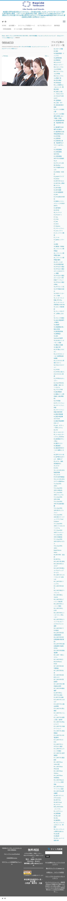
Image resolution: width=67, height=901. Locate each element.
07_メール (56, 237)
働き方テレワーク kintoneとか (55, 868)
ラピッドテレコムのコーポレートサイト (55, 877)
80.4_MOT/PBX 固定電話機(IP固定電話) (59, 639)
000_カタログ (57, 62)
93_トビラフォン (58, 811)
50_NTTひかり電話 (59, 266)
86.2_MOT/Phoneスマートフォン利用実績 (59, 782)
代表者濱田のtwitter (12, 858)
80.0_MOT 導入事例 (59, 561)
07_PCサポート (58, 214)
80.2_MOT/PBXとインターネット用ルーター (59, 615)
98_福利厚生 (57, 820)
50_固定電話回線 (58, 331)
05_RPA (56, 194)
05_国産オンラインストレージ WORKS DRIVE (59, 203)
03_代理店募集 (58, 149)
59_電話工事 (57, 347)
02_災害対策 (57, 138)
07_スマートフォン (59, 228)
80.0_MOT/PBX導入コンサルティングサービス (59, 570)
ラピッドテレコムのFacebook (12, 854)
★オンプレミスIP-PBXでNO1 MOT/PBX (17, 35)
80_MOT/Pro (57, 559)
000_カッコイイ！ (59, 64)
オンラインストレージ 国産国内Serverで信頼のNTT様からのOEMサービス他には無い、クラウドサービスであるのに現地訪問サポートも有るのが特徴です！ (55, 887)
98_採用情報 (57, 813)
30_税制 (56, 244)
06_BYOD (56, 210)
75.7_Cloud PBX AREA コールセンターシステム (59, 526)
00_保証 (56, 51)
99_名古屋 (56, 833)
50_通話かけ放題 (58, 345)
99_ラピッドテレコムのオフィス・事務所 (59, 825)
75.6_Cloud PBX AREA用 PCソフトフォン (59, 510)
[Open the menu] (64, 21)
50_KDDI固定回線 (59, 264)
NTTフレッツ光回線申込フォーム (12, 863)
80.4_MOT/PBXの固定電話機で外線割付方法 (59, 646)
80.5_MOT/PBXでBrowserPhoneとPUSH (58, 661)
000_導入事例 (57, 80)
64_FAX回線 (57, 400)
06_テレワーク (58, 212)
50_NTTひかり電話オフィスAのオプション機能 (59, 271)
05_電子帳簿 (57, 208)
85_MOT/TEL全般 (58, 697)
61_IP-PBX (56, 369)
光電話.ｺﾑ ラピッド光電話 (55, 872)
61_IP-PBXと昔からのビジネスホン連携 (59, 374)
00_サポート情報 (58, 49)
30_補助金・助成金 (59, 246)
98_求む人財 (57, 815)
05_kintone (56, 178)
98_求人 (56, 818)
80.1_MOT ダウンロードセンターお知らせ (59, 577)
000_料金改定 (57, 82)
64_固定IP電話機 (59, 414)
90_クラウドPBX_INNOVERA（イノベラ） (58, 807)
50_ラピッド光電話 (59, 318)
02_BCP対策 (57, 136)
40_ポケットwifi (58, 262)
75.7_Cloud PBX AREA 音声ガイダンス (59, 541)
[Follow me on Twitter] (3, 22)
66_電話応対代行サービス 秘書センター (59, 450)
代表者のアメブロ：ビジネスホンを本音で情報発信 (12, 849)
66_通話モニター (58, 443)
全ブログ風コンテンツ (45, 25)
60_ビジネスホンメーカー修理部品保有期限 (59, 356)
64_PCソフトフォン (59, 403)
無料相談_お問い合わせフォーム (33, 864)
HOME (4, 25)
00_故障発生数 (58, 58)
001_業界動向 (57, 100)
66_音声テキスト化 (59, 454)
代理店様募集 (7, 29)
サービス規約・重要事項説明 (23, 29)
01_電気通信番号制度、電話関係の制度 (59, 123)
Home (3, 35)
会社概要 (12, 25)
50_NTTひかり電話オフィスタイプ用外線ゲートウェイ (59, 278)
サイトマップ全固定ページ (26, 25)
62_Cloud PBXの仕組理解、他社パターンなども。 (59, 385)
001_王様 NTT (58, 102)
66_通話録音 (57, 445)
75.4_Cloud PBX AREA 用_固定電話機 (59, 504)
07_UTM (56, 219)
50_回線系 (56, 324)
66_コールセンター (59, 432)
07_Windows (57, 226)
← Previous (5, 56)
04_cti (55, 160)
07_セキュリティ (58, 230)
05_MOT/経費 (57, 190)
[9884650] (25, 71)
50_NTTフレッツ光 (59, 286)
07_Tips (56, 217)
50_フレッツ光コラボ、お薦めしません (59, 313)
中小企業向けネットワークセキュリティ (55, 863)
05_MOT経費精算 (58, 192)
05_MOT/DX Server (59, 181)
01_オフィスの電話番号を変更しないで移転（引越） (59, 116)
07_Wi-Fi (56, 224)
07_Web (56, 221)
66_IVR (56, 430)
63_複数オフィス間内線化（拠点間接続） (59, 396)
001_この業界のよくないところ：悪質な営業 (59, 87)
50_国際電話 (57, 333)
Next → (47, 56)
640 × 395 (21, 46)
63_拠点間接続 (58, 392)
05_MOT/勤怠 (57, 187)
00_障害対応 (57, 60)
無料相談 (57, 25)
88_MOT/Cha (57, 800)
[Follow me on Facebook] (6, 22)
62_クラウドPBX (58, 389)
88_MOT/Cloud (58, 802)
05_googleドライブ (59, 176)
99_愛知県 (56, 836)
